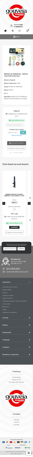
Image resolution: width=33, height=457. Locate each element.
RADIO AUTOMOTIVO (7, 301)
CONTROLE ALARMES (7, 299)
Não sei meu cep (17, 135)
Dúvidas (16, 428)
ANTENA (4, 313)
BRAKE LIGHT (5, 310)
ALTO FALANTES (6, 307)
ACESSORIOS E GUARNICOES (9, 316)
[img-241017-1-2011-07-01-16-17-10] (16, 66)
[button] (13, 31)
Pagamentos (16, 383)
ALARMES (4, 296)
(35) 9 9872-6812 (13, 272)
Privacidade (16, 381)
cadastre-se (19, 26)
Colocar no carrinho (17, 143)
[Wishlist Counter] (20, 31)
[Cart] (27, 31)
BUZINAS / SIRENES (7, 293)
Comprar (11, 227)
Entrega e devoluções (16, 385)
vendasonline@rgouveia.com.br (17, 275)
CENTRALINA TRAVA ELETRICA (9, 290)
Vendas (16, 423)
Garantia (16, 425)
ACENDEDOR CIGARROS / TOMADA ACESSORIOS (14, 304)
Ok (23, 133)
